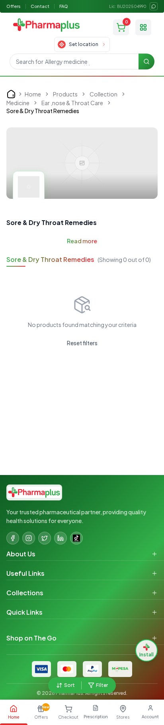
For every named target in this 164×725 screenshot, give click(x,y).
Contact (40, 6)
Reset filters (82, 342)
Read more (82, 240)
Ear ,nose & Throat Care (72, 102)
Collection (103, 94)
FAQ (63, 6)
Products (65, 94)
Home (33, 94)
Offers (13, 6)
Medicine (17, 102)
